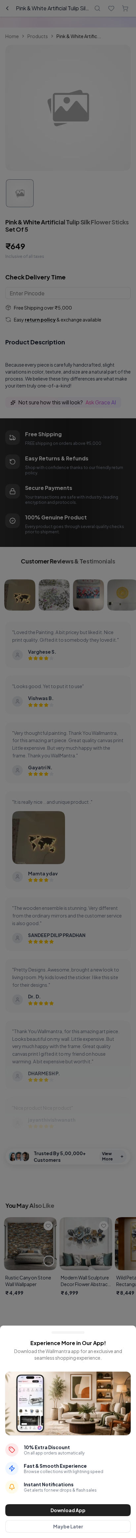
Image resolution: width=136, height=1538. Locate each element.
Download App (68, 1510)
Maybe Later (68, 1526)
